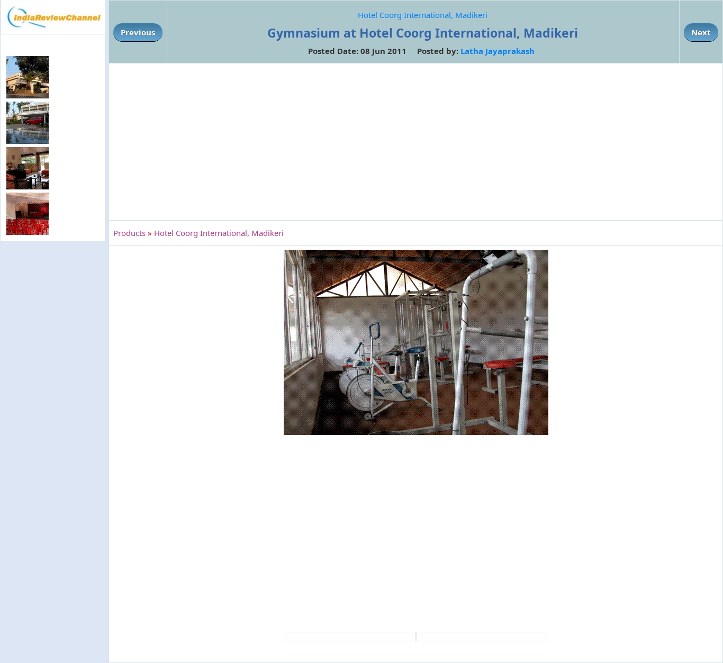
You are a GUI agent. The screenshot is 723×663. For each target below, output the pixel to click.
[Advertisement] (53, 416)
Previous (138, 32)
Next (701, 32)
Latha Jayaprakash (497, 51)
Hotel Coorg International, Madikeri (422, 15)
